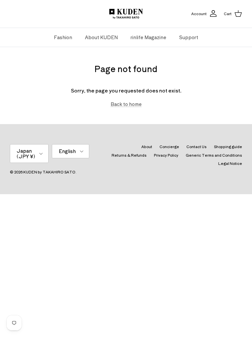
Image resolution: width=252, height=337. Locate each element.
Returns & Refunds (129, 155)
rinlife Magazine (148, 37)
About (146, 146)
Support (188, 37)
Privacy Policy (166, 155)
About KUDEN (101, 37)
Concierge (169, 146)
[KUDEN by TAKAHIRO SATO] (126, 14)
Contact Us (196, 146)
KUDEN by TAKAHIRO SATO (49, 171)
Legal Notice (230, 163)
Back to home (126, 104)
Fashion (63, 37)
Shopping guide (228, 146)
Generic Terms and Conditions (214, 155)
